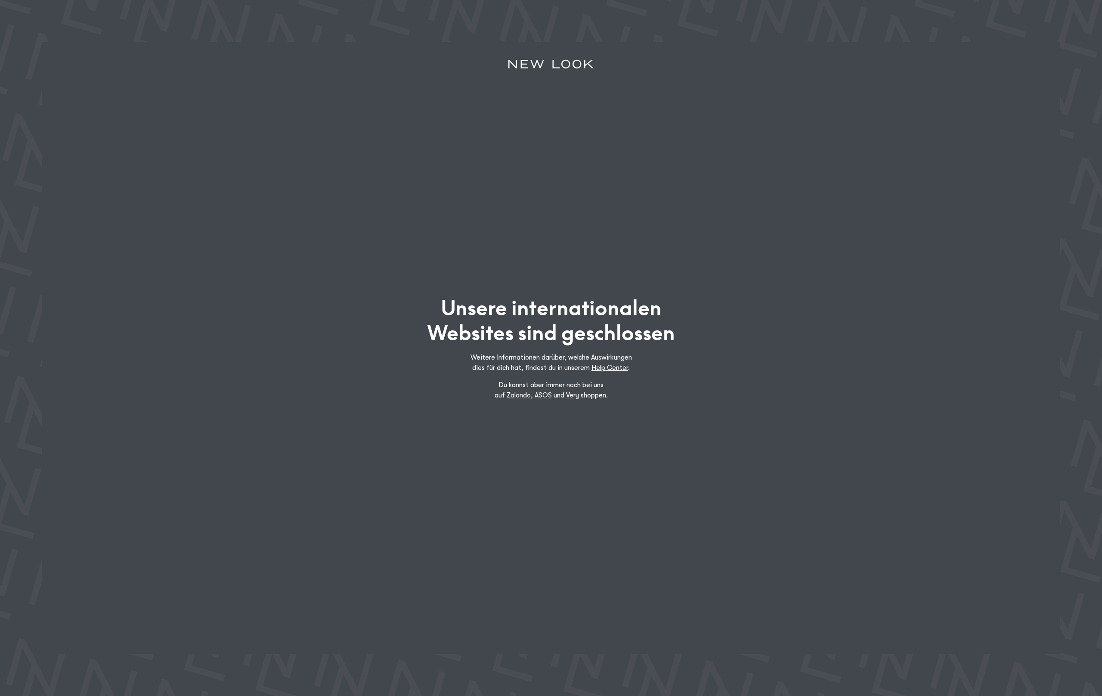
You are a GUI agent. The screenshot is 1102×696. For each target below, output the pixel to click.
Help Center (609, 368)
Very (572, 395)
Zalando (519, 395)
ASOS (543, 395)
